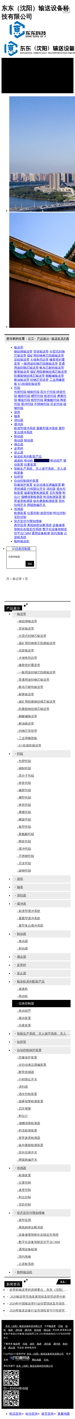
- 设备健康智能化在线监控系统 (38, 1234)
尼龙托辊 (56, 404)
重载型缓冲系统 (47, 428)
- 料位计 (22, 1116)
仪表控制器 (41, 460)
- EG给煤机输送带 (29, 745)
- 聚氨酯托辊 (25, 834)
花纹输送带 (21, 359)
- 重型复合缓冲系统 (30, 925)
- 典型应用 (24, 1220)
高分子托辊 (48, 392)
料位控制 (59, 513)
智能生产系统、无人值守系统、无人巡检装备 (44, 1033)
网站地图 (36, 1359)
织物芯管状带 (39, 379)
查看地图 (64, 1413)
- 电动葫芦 (24, 1010)
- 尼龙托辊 (24, 863)
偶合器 (18, 444)
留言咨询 (47, 1413)
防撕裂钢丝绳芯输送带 (29, 375)
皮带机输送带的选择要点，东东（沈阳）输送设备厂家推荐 (38, 1289)
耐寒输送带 (21, 371)
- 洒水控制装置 (27, 1094)
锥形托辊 (50, 396)
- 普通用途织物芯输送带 (33, 679)
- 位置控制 (24, 1182)
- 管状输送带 (25, 628)
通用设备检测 (41, 533)
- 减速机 (22, 988)
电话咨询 (15, 1413)
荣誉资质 (15, 75)
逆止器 (18, 452)
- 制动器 (22, 948)
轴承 (17, 416)
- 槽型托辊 (24, 797)
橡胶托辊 (24, 396)
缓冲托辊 (27, 404)
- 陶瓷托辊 (24, 841)
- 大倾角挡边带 (27, 657)
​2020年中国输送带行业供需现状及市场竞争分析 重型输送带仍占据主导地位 (38, 1303)
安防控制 (20, 517)
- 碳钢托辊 (24, 870)
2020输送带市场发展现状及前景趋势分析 (37, 1296)
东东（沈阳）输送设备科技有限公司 (23, 1326)
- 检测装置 (24, 1175)
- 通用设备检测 (27, 1249)
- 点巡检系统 (25, 1264)
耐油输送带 (21, 379)
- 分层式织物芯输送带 (31, 636)
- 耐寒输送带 (25, 694)
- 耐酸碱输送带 (27, 716)
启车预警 (55, 492)
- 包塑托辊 (24, 761)
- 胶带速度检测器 (28, 1137)
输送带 (18, 347)
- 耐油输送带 (25, 723)
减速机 (18, 460)
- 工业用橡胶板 (27, 738)
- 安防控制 (24, 1204)
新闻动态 (15, 70)
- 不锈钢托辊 (25, 856)
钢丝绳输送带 (23, 351)
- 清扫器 (22, 1086)
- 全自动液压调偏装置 (31, 1064)
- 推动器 (22, 941)
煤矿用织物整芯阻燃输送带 (45, 355)
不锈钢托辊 (41, 404)
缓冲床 (18, 424)
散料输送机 (21, 541)
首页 (12, 62)
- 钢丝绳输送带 (27, 621)
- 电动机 (22, 996)
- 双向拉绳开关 (27, 1152)
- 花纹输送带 (25, 650)
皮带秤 (18, 448)
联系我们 (15, 91)
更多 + (63, 1281)
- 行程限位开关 (27, 1079)
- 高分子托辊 (25, 775)
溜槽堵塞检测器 (31, 497)
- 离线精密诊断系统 (30, 1227)
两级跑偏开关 (36, 505)
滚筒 (17, 412)
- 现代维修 (24, 1256)
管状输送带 (41, 351)
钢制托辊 (33, 392)
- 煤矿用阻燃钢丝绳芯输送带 (36, 701)
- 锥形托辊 (24, 804)
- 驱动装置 (24, 1018)
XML (46, 1359)
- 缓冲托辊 (24, 848)
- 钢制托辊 (24, 768)
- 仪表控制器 (25, 1003)
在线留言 (15, 87)
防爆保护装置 (23, 484)
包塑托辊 (20, 392)
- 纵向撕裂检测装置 (30, 1145)
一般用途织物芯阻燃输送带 (39, 363)
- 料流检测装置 (27, 1130)
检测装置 (20, 513)
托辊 (17, 387)
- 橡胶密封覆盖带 (28, 665)
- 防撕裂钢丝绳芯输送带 (33, 709)
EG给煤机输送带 (29, 383)
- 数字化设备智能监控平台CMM (38, 1242)
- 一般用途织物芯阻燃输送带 (36, 672)
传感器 (18, 509)
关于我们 (15, 79)
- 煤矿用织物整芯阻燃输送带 (36, 643)
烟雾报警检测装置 (36, 492)
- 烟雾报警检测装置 (30, 1101)
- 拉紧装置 (24, 1025)
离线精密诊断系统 (39, 525)
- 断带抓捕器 (25, 1072)
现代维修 (57, 533)
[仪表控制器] (21, 548)
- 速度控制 (24, 1190)
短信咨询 (31, 1413)
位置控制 (33, 513)
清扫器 (18, 420)
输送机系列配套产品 (28, 456)
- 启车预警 (24, 1108)
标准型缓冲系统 (25, 428)
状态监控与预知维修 (28, 521)
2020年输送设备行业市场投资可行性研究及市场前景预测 (38, 1310)
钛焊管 (18, 476)
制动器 (18, 436)
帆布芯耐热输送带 (51, 367)
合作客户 (15, 83)
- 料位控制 (24, 1197)
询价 (30, 563)
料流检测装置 (52, 497)
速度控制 (46, 513)
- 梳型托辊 (24, 826)
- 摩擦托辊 (24, 812)
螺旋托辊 (24, 400)
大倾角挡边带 (39, 359)
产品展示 (15, 66)
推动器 (18, 440)
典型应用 (20, 525)
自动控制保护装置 (26, 480)
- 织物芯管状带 (27, 730)
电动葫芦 (56, 460)
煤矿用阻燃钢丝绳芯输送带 (48, 371)
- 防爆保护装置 (27, 1057)
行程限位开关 (36, 488)
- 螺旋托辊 (24, 819)
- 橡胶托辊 (24, 790)
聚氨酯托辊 (51, 400)
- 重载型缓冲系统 (28, 918)
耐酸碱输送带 (55, 375)
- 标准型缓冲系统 (28, 911)
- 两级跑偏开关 (27, 1159)
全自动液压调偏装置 (47, 484)
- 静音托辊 (24, 783)
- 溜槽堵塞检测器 (28, 1123)
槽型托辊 (37, 396)
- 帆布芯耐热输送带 (30, 687)
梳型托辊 (37, 400)
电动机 (28, 460)
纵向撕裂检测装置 (45, 501)
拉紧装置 (30, 464)
